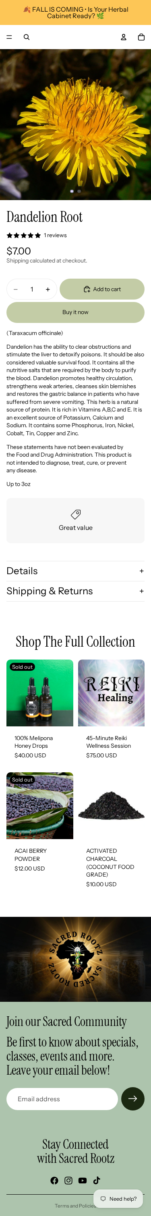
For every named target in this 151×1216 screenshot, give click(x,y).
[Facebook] (54, 1180)
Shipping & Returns (49, 591)
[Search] (26, 37)
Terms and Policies (75, 1206)
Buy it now (75, 312)
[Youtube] (82, 1180)
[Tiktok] (96, 1180)
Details (21, 571)
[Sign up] (133, 1099)
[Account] (123, 37)
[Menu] (9, 37)
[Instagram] (68, 1180)
